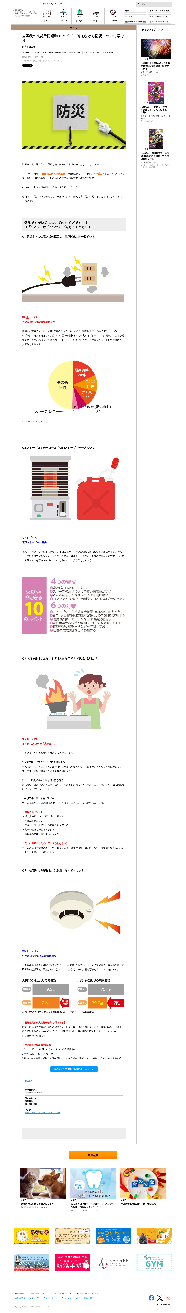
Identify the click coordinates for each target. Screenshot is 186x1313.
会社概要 (20, 1293)
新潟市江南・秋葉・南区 (57, 53)
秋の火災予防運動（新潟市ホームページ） (75, 1069)
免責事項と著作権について (89, 1293)
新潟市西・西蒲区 (75, 53)
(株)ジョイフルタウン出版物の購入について (82, 1298)
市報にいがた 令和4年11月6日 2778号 (42, 1112)
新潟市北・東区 (40, 53)
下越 (85, 53)
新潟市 (91, 53)
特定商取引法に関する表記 (27, 1298)
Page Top (162, 1305)
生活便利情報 (108, 53)
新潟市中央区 (28, 53)
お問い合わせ (51, 1298)
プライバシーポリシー (61, 1293)
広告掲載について (38, 1293)
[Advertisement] (93, 1280)
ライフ (98, 53)
